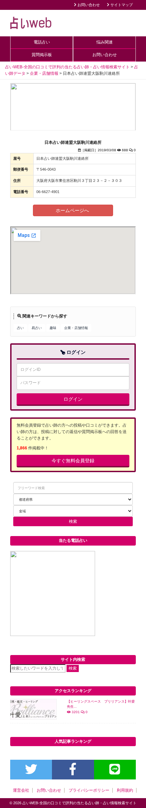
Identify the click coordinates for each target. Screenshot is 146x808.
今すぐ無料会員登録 (73, 460)
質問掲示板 (42, 54)
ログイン (73, 399)
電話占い (42, 42)
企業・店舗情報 (76, 328)
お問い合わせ (88, 5)
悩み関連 (104, 42)
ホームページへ (73, 210)
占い (20, 328)
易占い (37, 328)
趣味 (53, 328)
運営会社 (21, 790)
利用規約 (125, 790)
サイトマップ (121, 5)
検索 (73, 668)
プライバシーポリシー (89, 790)
